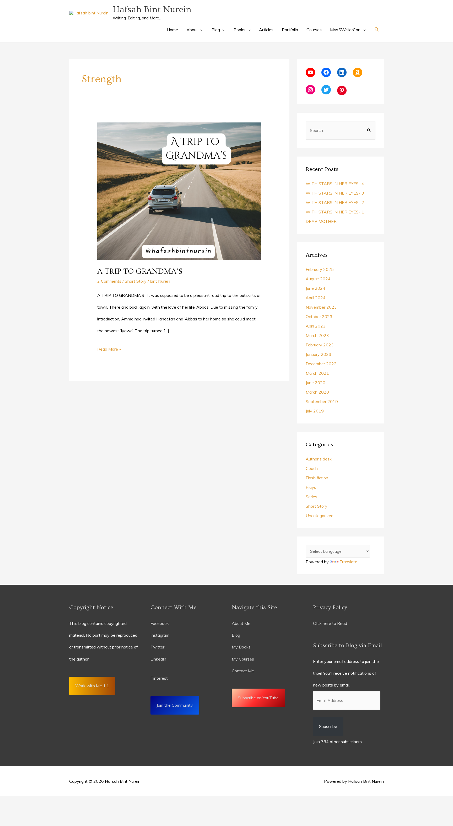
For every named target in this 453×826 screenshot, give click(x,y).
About (192, 29)
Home (172, 29)
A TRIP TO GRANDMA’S (139, 271)
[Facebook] (326, 72)
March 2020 (317, 392)
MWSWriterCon (345, 29)
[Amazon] (357, 72)
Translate (348, 561)
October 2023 (319, 316)
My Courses (243, 659)
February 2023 (320, 344)
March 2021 (317, 373)
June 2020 (315, 382)
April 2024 (316, 297)
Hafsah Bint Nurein (152, 9)
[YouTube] (310, 72)
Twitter (157, 647)
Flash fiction (317, 477)
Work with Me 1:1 (92, 685)
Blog (216, 29)
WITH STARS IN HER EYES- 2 (335, 202)
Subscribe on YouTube (258, 697)
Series (311, 496)
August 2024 (318, 278)
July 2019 (315, 411)
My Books (241, 647)
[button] (377, 29)
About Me (241, 623)
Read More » (109, 347)
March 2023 (317, 335)
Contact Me (243, 670)
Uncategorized (319, 515)
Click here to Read (330, 623)
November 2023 (321, 307)
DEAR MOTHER (321, 221)
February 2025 (320, 269)
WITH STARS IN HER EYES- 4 (335, 183)
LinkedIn (158, 659)
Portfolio (290, 29)
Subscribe (328, 726)
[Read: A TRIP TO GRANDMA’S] (179, 191)
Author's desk (319, 459)
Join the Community (175, 705)
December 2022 (321, 363)
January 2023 (318, 354)
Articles (266, 29)
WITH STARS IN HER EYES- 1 (335, 211)
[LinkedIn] (342, 72)
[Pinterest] (342, 90)
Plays (311, 487)
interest (160, 678)
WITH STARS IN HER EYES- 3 (335, 193)
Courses (314, 29)
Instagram (159, 635)
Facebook (159, 623)
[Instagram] (310, 89)
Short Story (136, 281)
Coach (312, 468)
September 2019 (322, 401)
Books (239, 29)
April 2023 (316, 326)
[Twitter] (326, 89)
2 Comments (109, 281)
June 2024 (315, 288)
